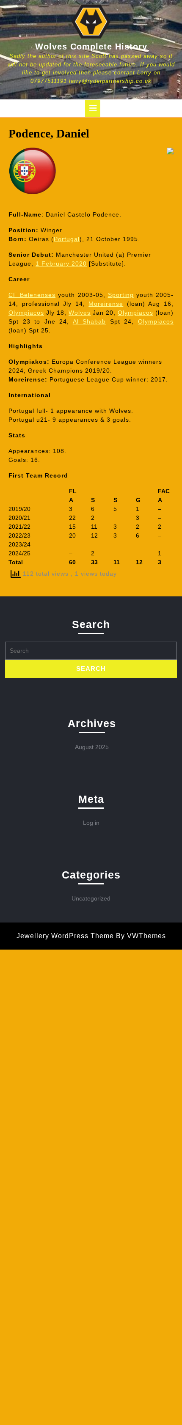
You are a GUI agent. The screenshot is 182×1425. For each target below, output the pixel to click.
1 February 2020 (61, 263)
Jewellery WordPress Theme (65, 935)
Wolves (80, 312)
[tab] (93, 108)
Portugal (67, 239)
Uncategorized (91, 898)
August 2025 (92, 747)
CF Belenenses (31, 294)
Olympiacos (26, 312)
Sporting (121, 294)
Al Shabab (89, 321)
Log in (91, 822)
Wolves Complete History (91, 46)
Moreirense (105, 303)
